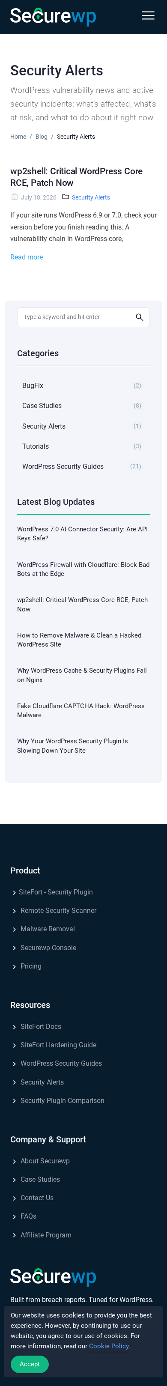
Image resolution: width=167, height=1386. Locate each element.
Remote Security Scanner (57, 910)
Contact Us (36, 1198)
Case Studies (81, 406)
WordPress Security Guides (81, 466)
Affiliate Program (45, 1235)
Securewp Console (47, 948)
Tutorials (81, 446)
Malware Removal (47, 929)
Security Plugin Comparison (61, 1101)
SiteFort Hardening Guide (57, 1045)
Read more (26, 257)
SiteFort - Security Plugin (56, 892)
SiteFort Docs (40, 1026)
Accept (30, 1364)
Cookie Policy (109, 1346)
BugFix (81, 386)
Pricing (30, 966)
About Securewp (44, 1161)
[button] (148, 17)
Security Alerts (91, 197)
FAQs (27, 1216)
